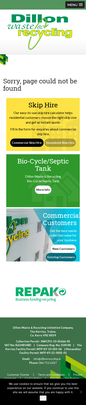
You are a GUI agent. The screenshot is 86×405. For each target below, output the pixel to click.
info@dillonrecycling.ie (47, 358)
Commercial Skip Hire (27, 142)
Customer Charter (18, 374)
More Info (43, 189)
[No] (81, 392)
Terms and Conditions (51, 374)
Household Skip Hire (60, 142)
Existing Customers (61, 257)
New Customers (63, 248)
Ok (43, 398)
